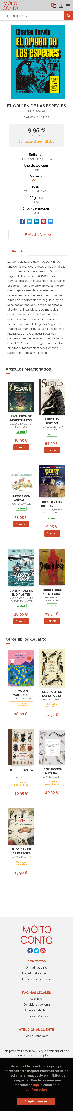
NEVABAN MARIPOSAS (21, 693)
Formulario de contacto (36, 979)
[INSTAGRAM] (43, 950)
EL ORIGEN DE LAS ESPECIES (52, 693)
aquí (36, 1085)
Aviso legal (36, 998)
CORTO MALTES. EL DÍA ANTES (21, 592)
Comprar (21, 447)
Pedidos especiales (36, 1035)
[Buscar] (68, 15)
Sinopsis (17, 251)
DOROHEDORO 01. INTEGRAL (52, 592)
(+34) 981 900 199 (36, 967)
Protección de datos (36, 1010)
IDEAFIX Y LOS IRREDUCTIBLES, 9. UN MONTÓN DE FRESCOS (52, 504)
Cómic (36, 180)
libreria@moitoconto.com (36, 973)
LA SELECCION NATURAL (52, 771)
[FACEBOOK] (30, 950)
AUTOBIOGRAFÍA (21, 770)
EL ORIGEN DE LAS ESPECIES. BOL (21, 851)
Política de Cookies (36, 1016)
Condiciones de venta (36, 1004)
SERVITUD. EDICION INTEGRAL (52, 421)
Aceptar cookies (36, 1101)
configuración (36, 1089)
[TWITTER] (36, 950)
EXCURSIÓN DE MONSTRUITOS (21, 418)
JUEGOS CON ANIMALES (21, 498)
